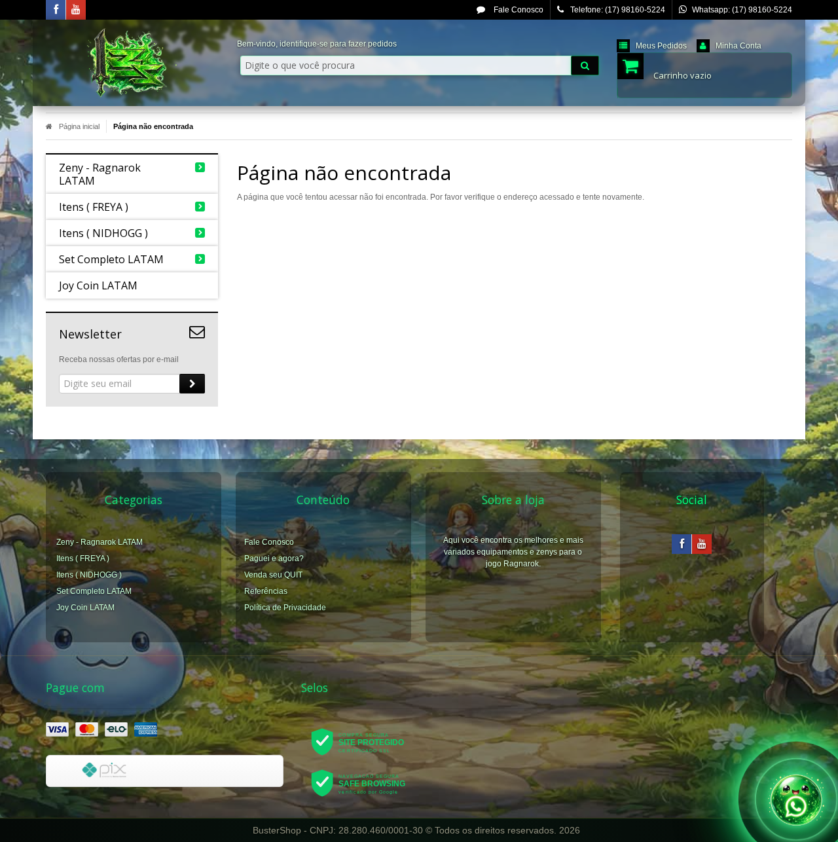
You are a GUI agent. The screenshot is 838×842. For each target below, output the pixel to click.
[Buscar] (585, 65)
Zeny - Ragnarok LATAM (99, 542)
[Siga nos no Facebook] (55, 10)
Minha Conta (738, 45)
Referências (265, 591)
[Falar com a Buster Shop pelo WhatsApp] (796, 797)
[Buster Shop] (132, 63)
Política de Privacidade (285, 607)
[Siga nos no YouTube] (702, 544)
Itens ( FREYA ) (82, 558)
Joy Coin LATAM (85, 607)
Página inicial (79, 126)
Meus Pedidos (661, 45)
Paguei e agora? (274, 558)
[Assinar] (192, 384)
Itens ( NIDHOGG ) (89, 574)
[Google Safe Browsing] (367, 782)
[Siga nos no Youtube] (76, 10)
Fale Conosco (517, 9)
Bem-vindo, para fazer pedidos (317, 43)
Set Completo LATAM (94, 591)
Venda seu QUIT (273, 574)
